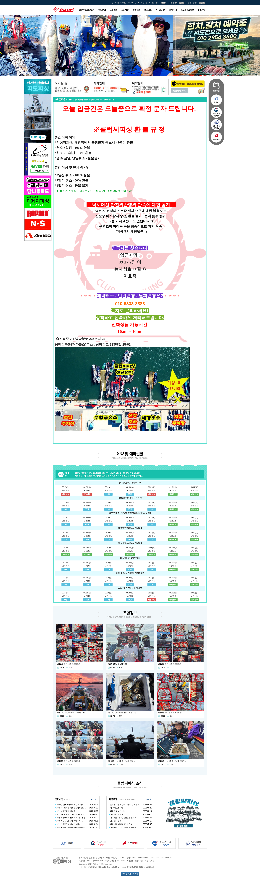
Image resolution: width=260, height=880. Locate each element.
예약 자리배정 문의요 (118, 814)
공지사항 (125, 10)
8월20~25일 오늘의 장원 (117, 664)
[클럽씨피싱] (63, 9)
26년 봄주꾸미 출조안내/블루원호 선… (71, 827)
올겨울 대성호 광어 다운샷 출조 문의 (124, 805)
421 (120, 668)
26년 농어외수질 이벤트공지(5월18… (71, 808)
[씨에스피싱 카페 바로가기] (37, 159)
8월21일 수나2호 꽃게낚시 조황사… (172, 761)
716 (171, 668)
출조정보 (148, 10)
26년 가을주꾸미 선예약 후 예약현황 (70, 818)
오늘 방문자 (173, 3)
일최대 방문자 (193, 3)
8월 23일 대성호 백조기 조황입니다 (71, 713)
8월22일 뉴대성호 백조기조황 (68, 761)
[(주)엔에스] (37, 224)
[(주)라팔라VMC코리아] (37, 213)
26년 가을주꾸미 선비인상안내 (68, 824)
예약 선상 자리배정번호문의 (121, 824)
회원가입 (144, 3)
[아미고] (37, 235)
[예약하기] (216, 86)
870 (70, 765)
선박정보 (136, 10)
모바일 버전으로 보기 (130, 874)
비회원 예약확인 (120, 3)
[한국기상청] (216, 112)
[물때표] (216, 100)
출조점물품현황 (187, 10)
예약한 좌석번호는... (118, 811)
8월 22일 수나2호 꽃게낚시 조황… (121, 761)
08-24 (163, 668)
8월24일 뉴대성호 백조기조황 (169, 664)
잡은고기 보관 (115, 821)
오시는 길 (173, 10)
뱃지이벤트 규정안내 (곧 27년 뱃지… (71, 814)
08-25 (62, 668)
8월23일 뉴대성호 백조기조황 (169, 713)
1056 (121, 765)
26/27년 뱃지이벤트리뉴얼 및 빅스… (70, 805)
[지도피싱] (37, 111)
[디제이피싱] (37, 192)
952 (120, 716)
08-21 (163, 765)
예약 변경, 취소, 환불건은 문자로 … (124, 818)
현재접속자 (156, 3)
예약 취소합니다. (116, 808)
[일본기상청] (216, 125)
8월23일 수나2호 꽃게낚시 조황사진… (123, 713)
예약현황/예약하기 (86, 10)
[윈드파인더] (216, 138)
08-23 (62, 716)
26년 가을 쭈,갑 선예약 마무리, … (69, 821)
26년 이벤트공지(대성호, (66, 811)
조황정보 (113, 10)
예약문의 (102, 10)
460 (70, 668)
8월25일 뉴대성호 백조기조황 (68, 664)
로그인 (133, 3)
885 (70, 716)
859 (171, 716)
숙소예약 (201, 10)
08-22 (112, 765)
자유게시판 (160, 10)
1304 (171, 765)
